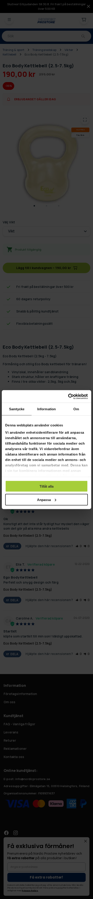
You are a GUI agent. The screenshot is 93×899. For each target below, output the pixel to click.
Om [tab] (76, 409)
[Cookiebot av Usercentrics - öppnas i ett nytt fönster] (68, 396)
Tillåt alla (46, 486)
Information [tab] (46, 409)
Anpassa (44, 499)
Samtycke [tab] (17, 409)
